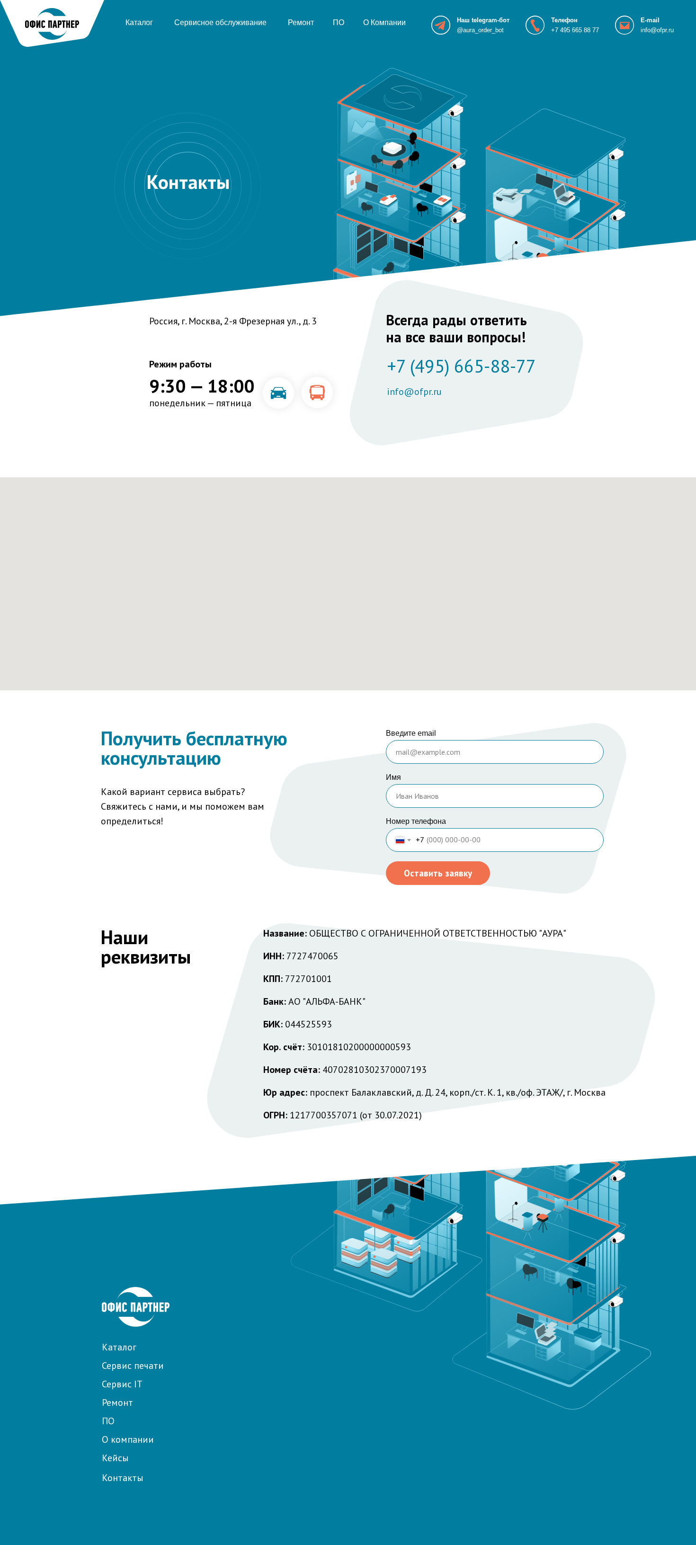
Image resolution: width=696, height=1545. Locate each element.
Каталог (139, 22)
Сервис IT (122, 1384)
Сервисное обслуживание (220, 22)
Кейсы (115, 1458)
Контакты (122, 1478)
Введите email (411, 733)
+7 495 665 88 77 (575, 30)
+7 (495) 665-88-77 (461, 365)
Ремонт (301, 22)
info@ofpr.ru (657, 30)
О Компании (384, 22)
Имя (393, 777)
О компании (128, 1439)
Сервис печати (133, 1365)
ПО (338, 22)
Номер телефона (416, 821)
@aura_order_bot (480, 30)
